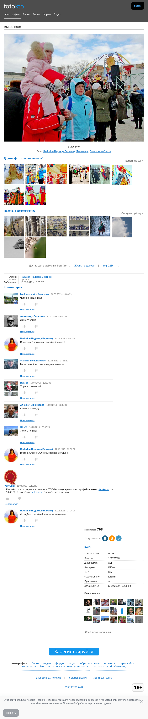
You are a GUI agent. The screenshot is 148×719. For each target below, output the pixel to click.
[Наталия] (88, 612)
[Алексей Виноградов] (113, 623)
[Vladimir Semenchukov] (11, 368)
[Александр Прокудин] (122, 604)
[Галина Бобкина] (96, 614)
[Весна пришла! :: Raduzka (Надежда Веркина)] (14, 204)
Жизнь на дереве (84, 265)
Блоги (26, 14)
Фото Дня (9, 485)
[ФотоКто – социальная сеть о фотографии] (14, 6)
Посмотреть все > (133, 160)
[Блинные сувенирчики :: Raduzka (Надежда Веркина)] (14, 183)
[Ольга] (11, 434)
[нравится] (24, 304)
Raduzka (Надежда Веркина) (59, 151)
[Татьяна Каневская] (122, 622)
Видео (36, 14)
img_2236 (108, 265)
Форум (47, 14)
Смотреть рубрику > (132, 213)
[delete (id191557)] (122, 614)
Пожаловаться (27, 309)
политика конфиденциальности (68, 666)
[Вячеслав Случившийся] (105, 611)
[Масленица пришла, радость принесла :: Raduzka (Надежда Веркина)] (122, 184)
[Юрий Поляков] (113, 604)
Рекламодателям (77, 677)
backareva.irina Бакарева (34, 294)
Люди (57, 14)
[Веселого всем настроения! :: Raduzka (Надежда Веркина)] (35, 204)
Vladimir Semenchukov (33, 360)
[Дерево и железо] (35, 236)
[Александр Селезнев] (11, 326)
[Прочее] (14, 236)
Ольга (24, 427)
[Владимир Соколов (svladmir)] (96, 622)
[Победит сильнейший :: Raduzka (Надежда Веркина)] (79, 183)
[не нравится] (36, 304)
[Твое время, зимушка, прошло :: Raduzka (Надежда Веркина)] (57, 183)
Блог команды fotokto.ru (48, 677)
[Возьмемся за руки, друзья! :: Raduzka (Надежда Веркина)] (100, 183)
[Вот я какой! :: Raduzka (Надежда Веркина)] (35, 183)
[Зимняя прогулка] (100, 236)
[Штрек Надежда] (96, 604)
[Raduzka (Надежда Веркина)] (11, 350)
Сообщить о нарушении (98, 632)
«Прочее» (37, 492)
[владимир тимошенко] (88, 620)
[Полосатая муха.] (35, 257)
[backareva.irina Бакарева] (11, 303)
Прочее (25, 279)
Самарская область (100, 151)
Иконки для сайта (102, 677)
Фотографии (12, 14)
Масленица (82, 151)
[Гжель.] (57, 236)
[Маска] (14, 257)
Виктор (24, 382)
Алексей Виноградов (32, 405)
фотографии (18, 663)
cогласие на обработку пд (109, 666)
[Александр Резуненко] (105, 605)
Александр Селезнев (32, 316)
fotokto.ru (104, 489)
